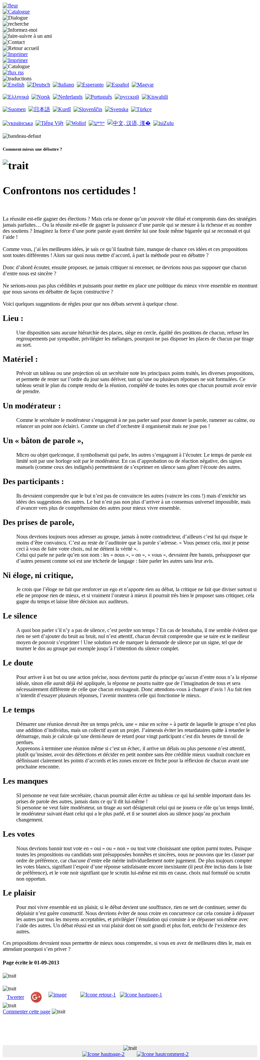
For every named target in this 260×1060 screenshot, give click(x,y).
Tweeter (15, 997)
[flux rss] (13, 72)
